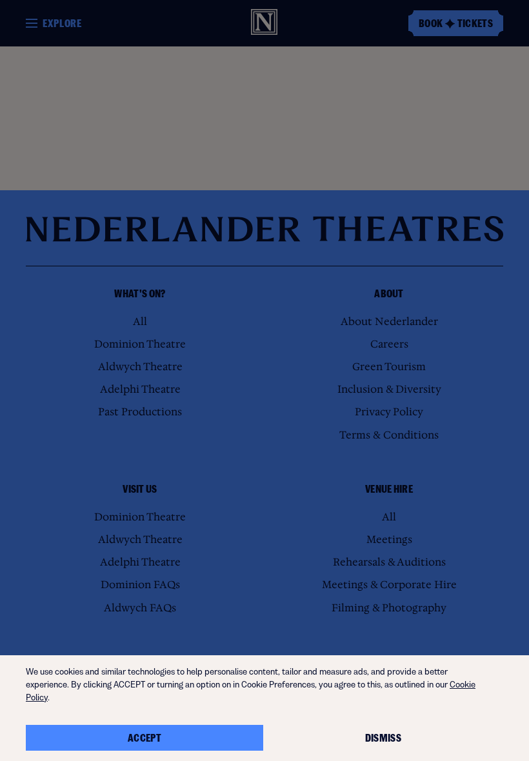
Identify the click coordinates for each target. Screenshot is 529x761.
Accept (144, 738)
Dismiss (383, 738)
